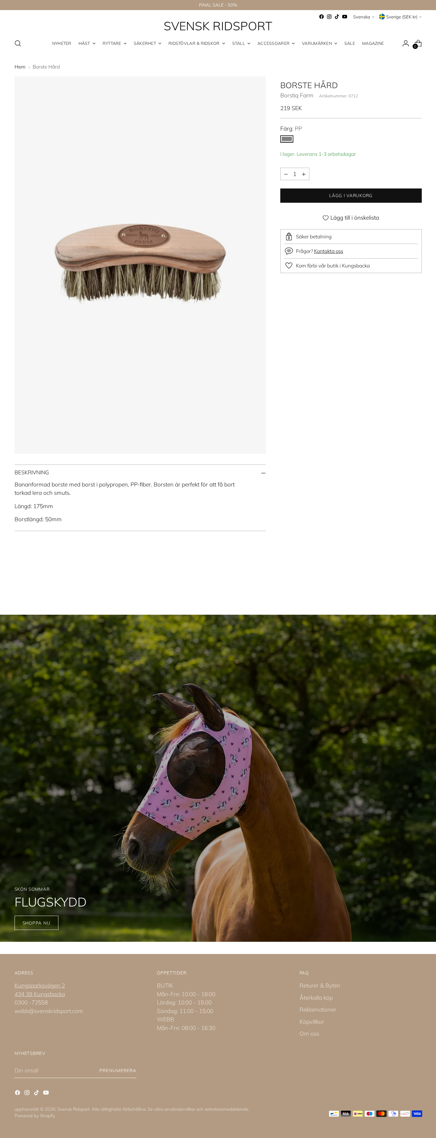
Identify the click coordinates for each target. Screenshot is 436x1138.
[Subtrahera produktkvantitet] (286, 174)
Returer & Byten (320, 985)
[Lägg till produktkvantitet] (303, 174)
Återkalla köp (316, 997)
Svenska (361, 17)
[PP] (286, 139)
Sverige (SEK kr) (401, 17)
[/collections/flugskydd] (218, 778)
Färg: (291, 128)
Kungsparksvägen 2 (40, 985)
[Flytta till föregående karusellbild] (403, 583)
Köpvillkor (312, 1021)
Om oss (309, 1033)
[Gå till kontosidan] (406, 43)
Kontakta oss (328, 251)
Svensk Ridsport (74, 1109)
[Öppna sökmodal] (18, 43)
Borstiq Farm (297, 95)
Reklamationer (318, 1009)
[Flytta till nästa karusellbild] (417, 582)
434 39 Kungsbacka (40, 994)
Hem (20, 67)
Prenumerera (117, 1070)
